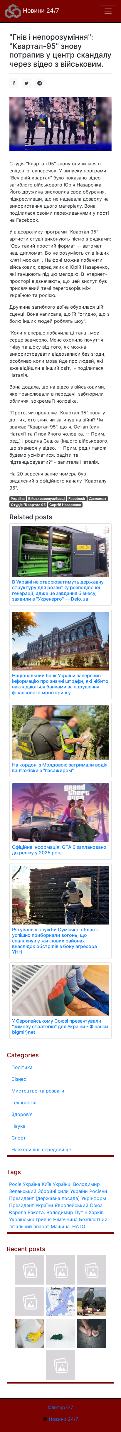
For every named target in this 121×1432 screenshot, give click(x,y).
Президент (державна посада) (44, 1198)
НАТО (78, 1226)
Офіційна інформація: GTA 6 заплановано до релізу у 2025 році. (59, 849)
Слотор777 (60, 1407)
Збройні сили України (63, 1191)
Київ (46, 1184)
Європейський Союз (78, 1205)
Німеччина (65, 1219)
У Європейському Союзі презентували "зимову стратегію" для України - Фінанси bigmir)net (60, 1026)
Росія (15, 1184)
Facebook (76, 498)
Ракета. (36, 1212)
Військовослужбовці (46, 498)
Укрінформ (93, 1198)
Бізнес (18, 1079)
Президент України (31, 1205)
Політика (22, 1067)
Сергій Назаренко (65, 504)
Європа (17, 1212)
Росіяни (98, 1191)
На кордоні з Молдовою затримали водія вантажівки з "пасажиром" (59, 767)
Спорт (18, 1138)
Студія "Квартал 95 (28, 504)
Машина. (61, 1226)
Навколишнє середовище (41, 1149)
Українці (62, 1184)
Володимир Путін (66, 1212)
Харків (96, 1212)
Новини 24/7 (40, 10)
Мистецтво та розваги (37, 1091)
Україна (18, 498)
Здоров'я (22, 1114)
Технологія (23, 1102)
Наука (18, 1126)
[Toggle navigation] (108, 11)
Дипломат (98, 498)
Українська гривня (30, 1219)
